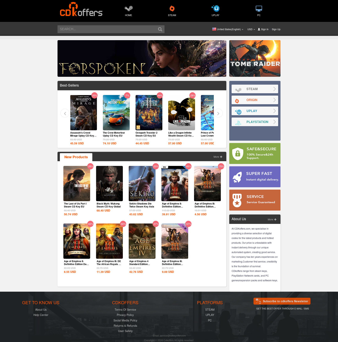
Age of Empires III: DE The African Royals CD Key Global (109, 264)
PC (259, 15)
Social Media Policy (125, 320)
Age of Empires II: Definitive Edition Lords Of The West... (173, 206)
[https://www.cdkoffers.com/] (81, 7)
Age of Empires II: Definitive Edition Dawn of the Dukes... (77, 264)
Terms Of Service (125, 309)
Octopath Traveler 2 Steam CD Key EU (146, 134)
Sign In (265, 29)
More (217, 156)
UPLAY (215, 15)
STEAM (172, 15)
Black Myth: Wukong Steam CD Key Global (109, 205)
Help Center (40, 315)
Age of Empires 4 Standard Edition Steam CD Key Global (141, 264)
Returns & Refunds (125, 326)
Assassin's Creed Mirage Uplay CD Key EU (82, 135)
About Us (41, 309)
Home (128, 15)
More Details (83, 127)
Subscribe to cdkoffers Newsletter (285, 301)
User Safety (125, 331)
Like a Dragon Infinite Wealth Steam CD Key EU (180, 135)
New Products (76, 156)
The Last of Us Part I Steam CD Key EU (75, 205)
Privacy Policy (125, 315)
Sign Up (276, 29)
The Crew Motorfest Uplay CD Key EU (114, 134)
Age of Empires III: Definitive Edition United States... (205, 206)
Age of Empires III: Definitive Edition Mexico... (172, 264)
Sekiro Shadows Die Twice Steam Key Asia (141, 205)
